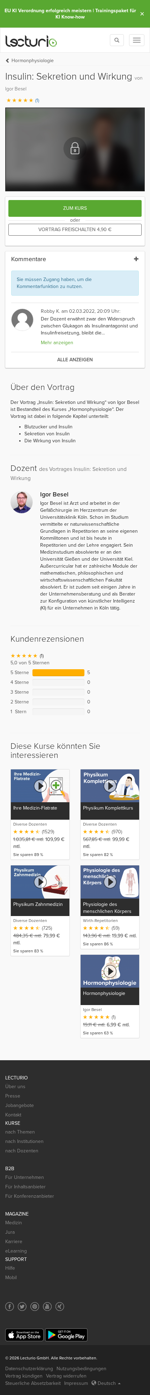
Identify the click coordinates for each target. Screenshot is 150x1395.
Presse (12, 1096)
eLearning (16, 1251)
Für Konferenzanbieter (29, 1196)
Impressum (76, 1383)
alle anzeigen (75, 360)
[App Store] (24, 1335)
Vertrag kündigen (24, 1376)
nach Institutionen (24, 1141)
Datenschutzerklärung (29, 1369)
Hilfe (10, 1268)
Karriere (13, 1242)
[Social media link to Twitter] (22, 1306)
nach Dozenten (21, 1151)
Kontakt (13, 1115)
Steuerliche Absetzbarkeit (33, 1383)
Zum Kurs (75, 208)
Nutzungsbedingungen (81, 1369)
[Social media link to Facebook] (9, 1306)
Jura (10, 1232)
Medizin (13, 1223)
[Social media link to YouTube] (47, 1306)
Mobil (11, 1277)
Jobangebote (19, 1105)
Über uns (15, 1087)
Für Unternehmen (24, 1177)
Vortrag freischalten (75, 229)
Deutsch (106, 1383)
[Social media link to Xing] (59, 1306)
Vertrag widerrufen (66, 1376)
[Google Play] (66, 1334)
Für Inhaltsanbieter (25, 1187)
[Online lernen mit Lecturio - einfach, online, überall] (31, 40)
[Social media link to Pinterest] (34, 1306)
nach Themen (20, 1132)
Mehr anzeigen (57, 343)
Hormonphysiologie (33, 61)
